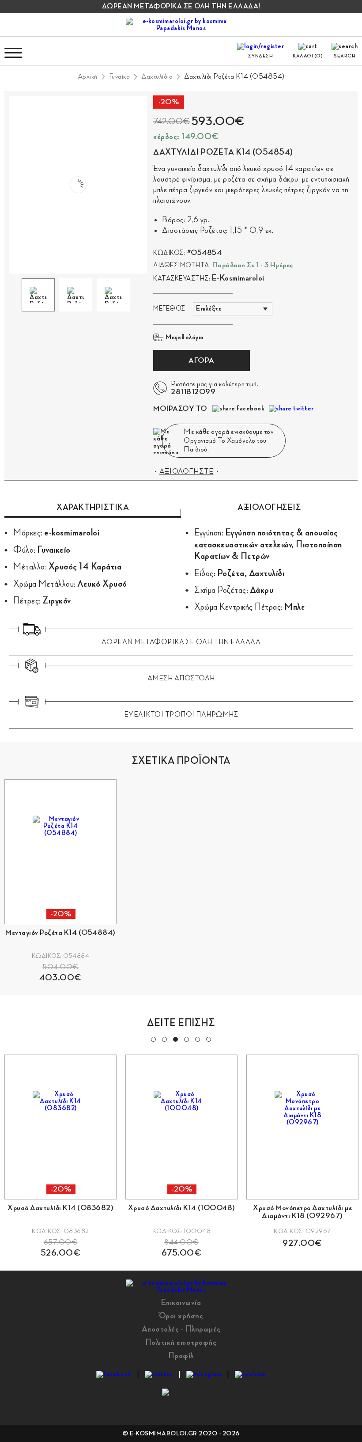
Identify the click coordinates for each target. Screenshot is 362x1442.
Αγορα (202, 360)
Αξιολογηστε (186, 471)
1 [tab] (152, 1038)
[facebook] (113, 1374)
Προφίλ (181, 1355)
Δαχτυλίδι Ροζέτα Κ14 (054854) (234, 76)
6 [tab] (208, 1038)
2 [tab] (163, 1038)
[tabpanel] (154, 1151)
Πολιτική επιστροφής (181, 1342)
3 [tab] (174, 1038)
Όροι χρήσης (181, 1315)
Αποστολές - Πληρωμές (181, 1328)
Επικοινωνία (181, 1302)
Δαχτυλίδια (157, 76)
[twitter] (159, 1374)
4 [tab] (186, 1038)
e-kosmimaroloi (238, 277)
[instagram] (204, 1374)
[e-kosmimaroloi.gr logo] (181, 25)
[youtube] (250, 1374)
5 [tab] (197, 1038)
